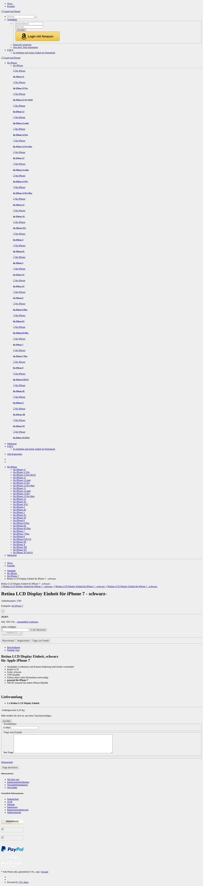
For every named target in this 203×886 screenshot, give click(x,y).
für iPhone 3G (19, 501)
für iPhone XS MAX (23, 552)
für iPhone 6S (19, 525)
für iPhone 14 (19, 499)
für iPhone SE (19, 542)
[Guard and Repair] (10, 11)
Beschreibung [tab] (13, 647)
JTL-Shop (24, 882)
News (10, 3)
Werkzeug (12, 443)
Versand (44, 872)
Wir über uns (13, 779)
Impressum (12, 807)
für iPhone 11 (19, 469)
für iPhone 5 (19, 512)
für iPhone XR (20, 547)
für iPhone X (19, 544)
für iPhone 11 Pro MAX (24, 475)
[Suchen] (36, 17)
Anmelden (21, 30)
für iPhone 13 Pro (21, 493)
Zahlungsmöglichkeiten (18, 782)
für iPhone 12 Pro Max (24, 485)
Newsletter (12, 787)
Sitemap (11, 804)
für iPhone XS (20, 550)
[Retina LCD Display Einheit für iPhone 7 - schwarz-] (27, 586)
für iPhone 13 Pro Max (24, 496)
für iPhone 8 (19, 536)
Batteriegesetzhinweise (18, 810)
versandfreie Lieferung (27, 622)
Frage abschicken (10, 767)
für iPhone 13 (19, 488)
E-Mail (7, 727)
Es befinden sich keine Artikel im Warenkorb (34, 52)
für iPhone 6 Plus (21, 523)
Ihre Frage (8, 752)
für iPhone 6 (19, 520)
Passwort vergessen (22, 44)
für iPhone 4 (19, 507)
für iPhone (12, 63)
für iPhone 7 (19, 531)
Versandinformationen (17, 785)
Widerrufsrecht (14, 812)
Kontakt (11, 6)
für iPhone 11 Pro (21, 472)
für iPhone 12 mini (22, 480)
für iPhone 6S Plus (22, 528)
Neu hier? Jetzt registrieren (25, 47)
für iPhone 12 (19, 477)
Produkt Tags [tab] (13, 650)
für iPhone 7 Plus (21, 534)
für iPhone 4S (19, 509)
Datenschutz (7, 762)
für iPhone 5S (19, 517)
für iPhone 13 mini (22, 491)
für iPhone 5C (19, 515)
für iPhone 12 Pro (21, 483)
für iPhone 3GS (20, 504)
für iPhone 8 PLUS (22, 539)
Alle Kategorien (14, 454)
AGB (9, 801)
